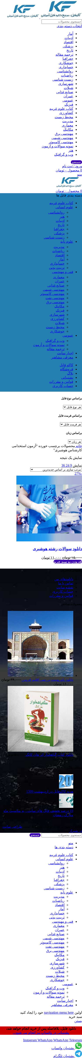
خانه (78, 446)
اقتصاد (68, 42)
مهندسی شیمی (62, 138)
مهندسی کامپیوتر (61, 142)
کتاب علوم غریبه (61, 109)
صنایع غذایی (64, 92)
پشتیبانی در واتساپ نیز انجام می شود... (41, 1033)
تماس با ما (65, 583)
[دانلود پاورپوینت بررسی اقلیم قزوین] (40, 675)
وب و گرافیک (63, 154)
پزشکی (68, 46)
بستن (78, 1021)
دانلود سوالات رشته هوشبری (57, 548)
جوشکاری (66, 63)
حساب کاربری (62, 591)
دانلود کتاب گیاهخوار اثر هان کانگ (49, 754)
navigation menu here (59, 1012)
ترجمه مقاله (64, 54)
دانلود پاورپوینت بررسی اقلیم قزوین (47, 680)
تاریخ (69, 50)
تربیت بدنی (57, 267)
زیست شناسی (62, 79)
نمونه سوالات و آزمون (57, 146)
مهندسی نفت (55, 298)
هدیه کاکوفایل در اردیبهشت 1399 (49, 791)
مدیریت (67, 121)
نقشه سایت (64, 587)
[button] (68, 562)
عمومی (68, 100)
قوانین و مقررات (61, 596)
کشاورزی (66, 113)
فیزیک (69, 104)
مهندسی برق (64, 134)
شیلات (68, 88)
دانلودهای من (63, 579)
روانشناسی (65, 71)
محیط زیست (64, 117)
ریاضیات (67, 75)
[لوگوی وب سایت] (60, 17)
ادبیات (69, 38)
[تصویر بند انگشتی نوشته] (66, 787)
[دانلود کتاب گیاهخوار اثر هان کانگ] (40, 750)
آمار (70, 34)
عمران (68, 96)
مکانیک (68, 129)
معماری (67, 125)
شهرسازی (65, 84)
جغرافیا (68, 59)
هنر (70, 150)
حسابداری (66, 67)
